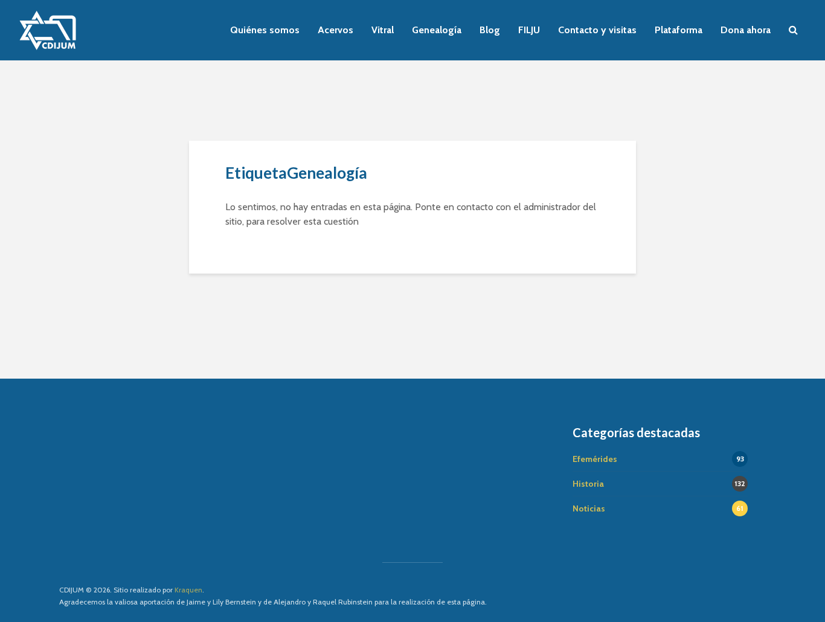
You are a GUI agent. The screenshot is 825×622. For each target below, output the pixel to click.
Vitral (382, 30)
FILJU (529, 30)
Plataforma (678, 30)
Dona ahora (746, 30)
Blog (490, 30)
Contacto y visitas (597, 30)
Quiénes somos (265, 30)
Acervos (335, 30)
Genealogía (436, 30)
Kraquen (188, 589)
